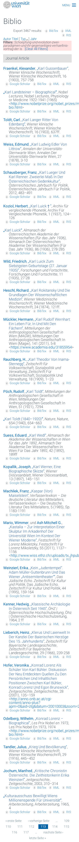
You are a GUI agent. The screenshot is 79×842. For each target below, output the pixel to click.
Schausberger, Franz (20, 172)
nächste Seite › (53, 832)
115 (66, 826)
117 (26, 832)
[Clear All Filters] (36, 49)
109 (66, 821)
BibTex (53, 31)
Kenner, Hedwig (16, 604)
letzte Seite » (37, 838)
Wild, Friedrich (15, 261)
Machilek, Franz (16, 491)
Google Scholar (20, 84)
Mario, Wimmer (16, 522)
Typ (23, 39)
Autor (7, 39)
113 (43, 826)
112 (31, 826)
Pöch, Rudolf (13, 391)
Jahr (33, 39)
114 (54, 826)
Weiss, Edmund (16, 144)
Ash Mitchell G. (49, 522)
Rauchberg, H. (14, 359)
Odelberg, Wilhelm (18, 718)
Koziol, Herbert (15, 206)
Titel (15, 39)
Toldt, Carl (11, 120)
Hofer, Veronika (16, 665)
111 (20, 826)
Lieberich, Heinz (16, 632)
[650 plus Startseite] (39, 5)
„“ (52, 68)
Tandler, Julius (15, 747)
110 (8, 826)
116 (14, 832)
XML (68, 31)
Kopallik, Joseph (17, 466)
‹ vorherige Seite (38, 821)
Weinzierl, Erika (15, 568)
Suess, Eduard (15, 435)
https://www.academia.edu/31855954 (41, 347)
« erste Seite (13, 821)
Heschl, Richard (16, 290)
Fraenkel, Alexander (19, 68)
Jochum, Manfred (17, 771)
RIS (68, 35)
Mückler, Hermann (18, 319)
